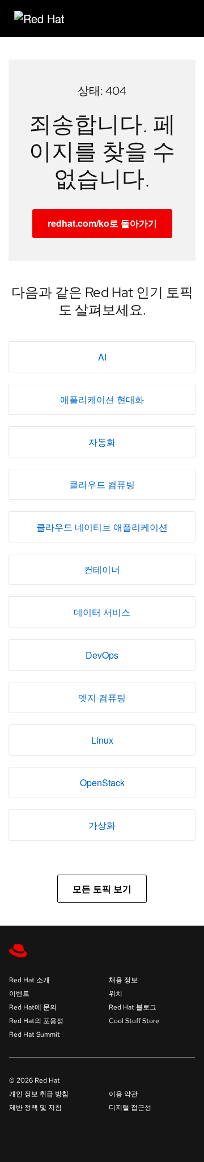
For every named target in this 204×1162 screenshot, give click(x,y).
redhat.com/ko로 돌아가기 (102, 223)
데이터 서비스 (102, 611)
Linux (102, 740)
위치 (115, 993)
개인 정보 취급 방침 (39, 1094)
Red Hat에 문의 (33, 1007)
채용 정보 (123, 980)
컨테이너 (102, 569)
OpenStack (102, 782)
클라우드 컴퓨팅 (102, 484)
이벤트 (19, 993)
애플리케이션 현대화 (102, 399)
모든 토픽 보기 (102, 888)
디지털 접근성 (130, 1107)
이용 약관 (123, 1094)
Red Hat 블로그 (132, 1007)
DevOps (102, 654)
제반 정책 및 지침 (35, 1107)
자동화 (102, 441)
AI (102, 356)
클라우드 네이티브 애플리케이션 (102, 526)
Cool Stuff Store (134, 1020)
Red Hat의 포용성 (36, 1020)
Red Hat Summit (34, 1034)
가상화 (102, 825)
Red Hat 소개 (29, 980)
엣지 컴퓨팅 (102, 697)
